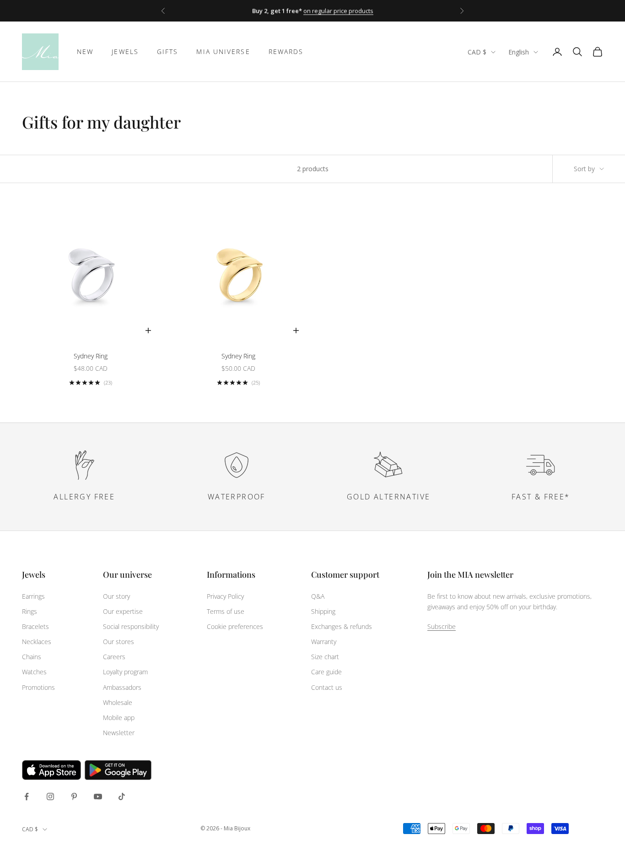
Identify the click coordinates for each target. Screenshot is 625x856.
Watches (34, 671)
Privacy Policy (225, 596)
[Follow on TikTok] (121, 796)
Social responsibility (131, 626)
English (518, 52)
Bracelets (35, 626)
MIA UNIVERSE (223, 51)
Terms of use (225, 611)
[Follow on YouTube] (97, 796)
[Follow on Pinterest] (74, 796)
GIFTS (167, 51)
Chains (31, 656)
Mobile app (119, 717)
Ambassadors (122, 687)
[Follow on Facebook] (26, 796)
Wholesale (117, 702)
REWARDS (286, 51)
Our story (116, 596)
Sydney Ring (91, 356)
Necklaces (36, 641)
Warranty (323, 641)
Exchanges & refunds (341, 626)
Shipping (323, 611)
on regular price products (338, 10)
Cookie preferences (235, 626)
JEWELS (125, 51)
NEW (85, 51)
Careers (114, 656)
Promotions (38, 687)
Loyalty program (125, 671)
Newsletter (119, 732)
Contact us (326, 687)
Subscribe (441, 626)
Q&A (317, 596)
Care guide (326, 671)
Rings (29, 611)
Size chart (325, 656)
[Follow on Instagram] (50, 796)
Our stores (118, 641)
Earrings (33, 596)
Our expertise (123, 611)
